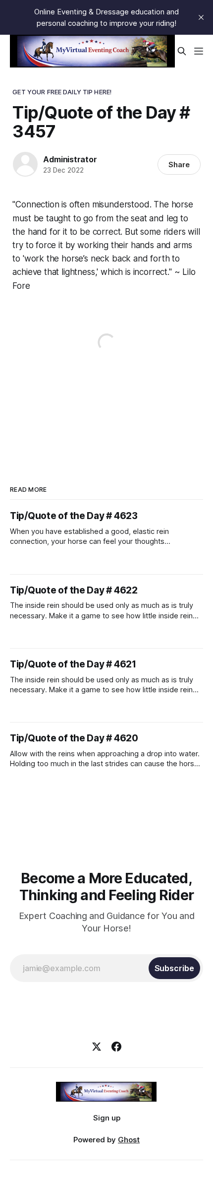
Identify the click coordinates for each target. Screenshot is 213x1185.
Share (179, 164)
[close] (201, 17)
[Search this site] (182, 51)
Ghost (129, 1139)
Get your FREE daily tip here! (61, 92)
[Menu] (199, 51)
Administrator (70, 159)
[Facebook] (116, 1047)
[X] (97, 1047)
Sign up (106, 1117)
